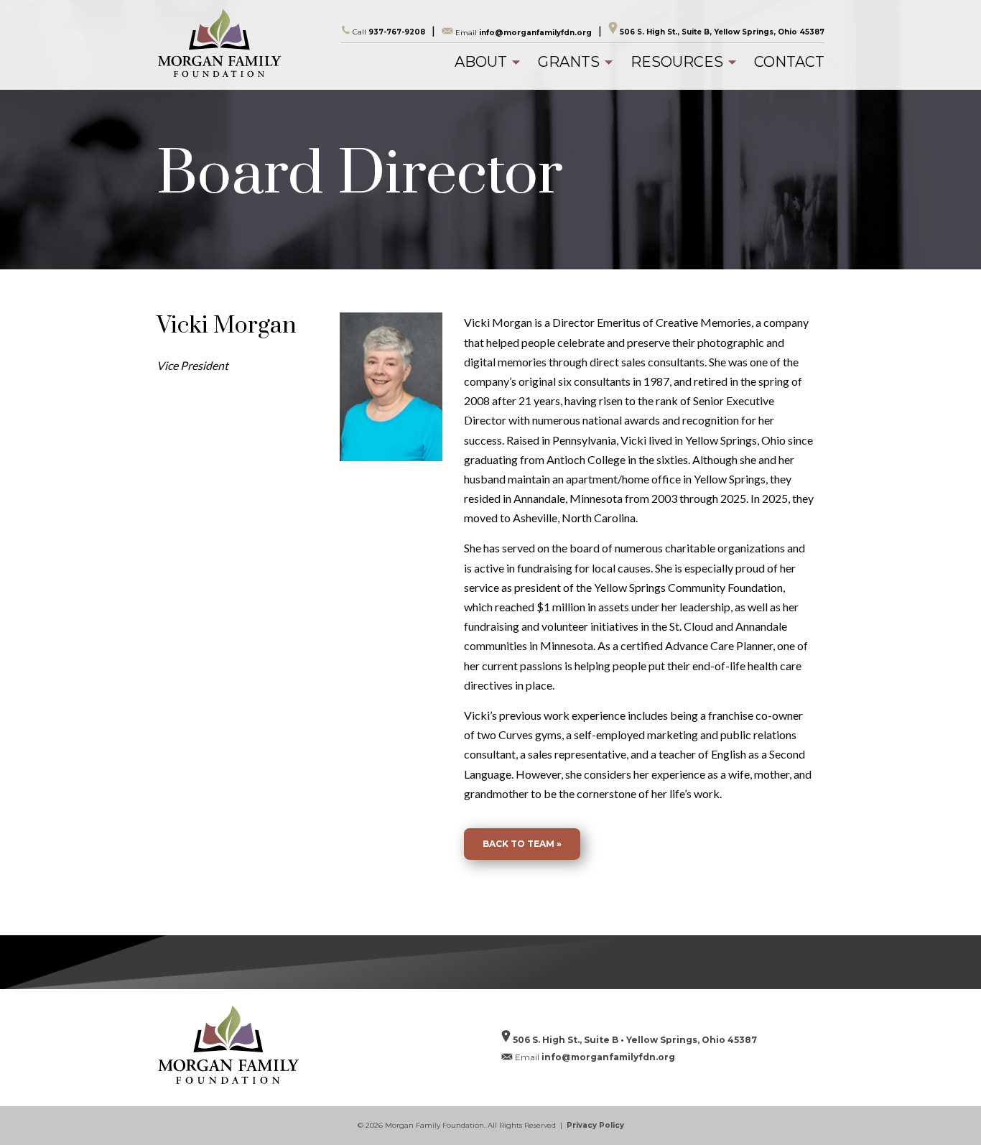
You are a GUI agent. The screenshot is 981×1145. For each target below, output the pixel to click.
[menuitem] (481, 61)
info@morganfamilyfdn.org (523, 32)
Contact (789, 61)
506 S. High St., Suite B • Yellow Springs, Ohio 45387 (634, 1039)
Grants (569, 61)
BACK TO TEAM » (522, 843)
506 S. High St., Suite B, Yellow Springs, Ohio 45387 (721, 32)
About (481, 61)
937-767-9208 (389, 32)
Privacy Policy (595, 1125)
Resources (677, 61)
